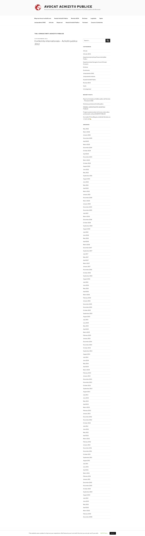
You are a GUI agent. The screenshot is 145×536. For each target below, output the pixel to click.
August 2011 (86, 460)
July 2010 (85, 498)
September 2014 (87, 351)
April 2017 (86, 260)
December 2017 (87, 247)
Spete (101, 18)
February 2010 (87, 513)
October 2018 (87, 222)
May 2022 (86, 172)
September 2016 (87, 276)
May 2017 (86, 257)
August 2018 (86, 229)
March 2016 (86, 294)
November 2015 (87, 307)
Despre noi (60, 22)
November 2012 (87, 420)
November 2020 (87, 197)
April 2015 (86, 329)
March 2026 (86, 132)
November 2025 (87, 138)
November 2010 (87, 485)
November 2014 (87, 344)
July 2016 (85, 282)
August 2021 (86, 179)
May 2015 (86, 326)
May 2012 (86, 432)
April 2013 (86, 404)
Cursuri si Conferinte (97, 22)
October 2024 (87, 150)
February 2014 (87, 373)
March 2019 (86, 216)
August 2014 (86, 354)
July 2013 (85, 395)
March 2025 (86, 144)
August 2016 (86, 279)
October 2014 (87, 348)
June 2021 (86, 182)
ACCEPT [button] (113, 533)
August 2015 (86, 316)
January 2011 (86, 479)
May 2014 (86, 363)
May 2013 (86, 401)
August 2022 (86, 166)
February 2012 (87, 441)
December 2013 (87, 379)
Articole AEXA (87, 54)
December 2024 (87, 147)
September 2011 (87, 457)
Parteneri (85, 22)
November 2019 (87, 210)
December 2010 (87, 482)
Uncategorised (87, 89)
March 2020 (86, 200)
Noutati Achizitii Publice (61, 18)
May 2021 (86, 185)
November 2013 (87, 382)
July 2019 (85, 213)
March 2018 (86, 244)
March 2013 (86, 407)
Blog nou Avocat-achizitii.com (42, 18)
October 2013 (87, 385)
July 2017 (85, 254)
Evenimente (86, 70)
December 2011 (87, 448)
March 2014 (86, 370)
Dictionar (84, 18)
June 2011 (86, 467)
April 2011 (86, 470)
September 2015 (87, 313)
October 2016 (87, 272)
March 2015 (86, 332)
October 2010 (87, 488)
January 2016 (86, 301)
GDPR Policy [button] (103, 533)
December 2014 (87, 341)
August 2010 (86, 495)
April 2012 (86, 435)
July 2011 (85, 463)
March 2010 (86, 510)
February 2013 (87, 410)
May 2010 (86, 504)
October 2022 (87, 163)
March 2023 (86, 160)
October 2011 (87, 454)
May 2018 (86, 238)
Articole (51, 22)
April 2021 (86, 188)
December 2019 (87, 207)
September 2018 (87, 226)
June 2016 (86, 285)
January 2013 (86, 413)
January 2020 (87, 204)
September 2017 (87, 251)
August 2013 (86, 391)
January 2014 (86, 376)
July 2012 (85, 426)
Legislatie (93, 18)
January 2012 (86, 445)
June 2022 (86, 169)
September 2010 (87, 492)
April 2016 (86, 291)
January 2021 (86, 194)
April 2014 (86, 366)
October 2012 (87, 423)
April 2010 (86, 507)
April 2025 (86, 141)
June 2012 (86, 429)
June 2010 (86, 501)
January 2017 (86, 266)
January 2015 (86, 338)
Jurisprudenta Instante (89, 76)
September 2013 (87, 388)
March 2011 (86, 473)
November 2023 (87, 157)
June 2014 (86, 360)
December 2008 (87, 517)
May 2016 (86, 288)
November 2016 (87, 269)
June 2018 (86, 235)
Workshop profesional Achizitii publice (93, 104)
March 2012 (86, 438)
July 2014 (85, 357)
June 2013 (86, 398)
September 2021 (87, 175)
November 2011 (87, 451)
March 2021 (86, 191)
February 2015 (87, 335)
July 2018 (85, 232)
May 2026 (86, 129)
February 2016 (87, 298)
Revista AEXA (75, 18)
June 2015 (86, 323)
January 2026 (87, 135)
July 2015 (85, 319)
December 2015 (87, 304)
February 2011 (87, 476)
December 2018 (87, 219)
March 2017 (86, 263)
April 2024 (86, 154)
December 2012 (87, 416)
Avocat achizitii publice (68, 6)
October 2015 (87, 310)
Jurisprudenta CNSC (40, 22)
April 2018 (86, 241)
